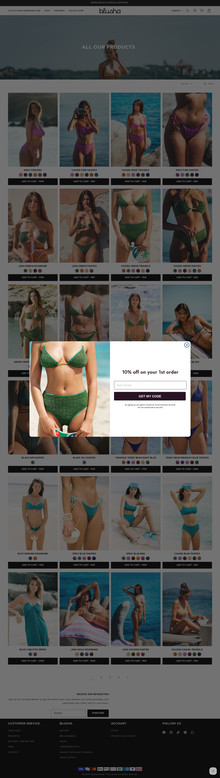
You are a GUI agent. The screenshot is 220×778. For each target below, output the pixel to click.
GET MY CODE (150, 396)
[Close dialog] (186, 345)
